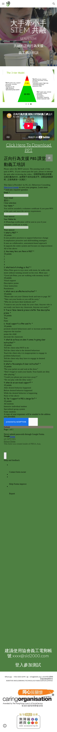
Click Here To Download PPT (29, 147)
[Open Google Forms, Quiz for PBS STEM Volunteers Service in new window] (49, 157)
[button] (3, 3)
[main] (28, 37)
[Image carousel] (28, 87)
